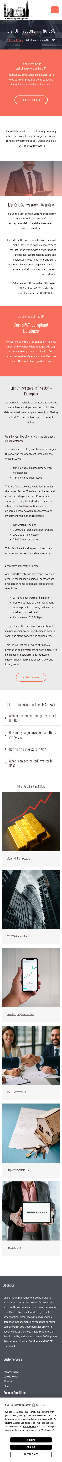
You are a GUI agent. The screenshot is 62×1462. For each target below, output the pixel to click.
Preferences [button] (47, 1430)
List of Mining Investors (18, 858)
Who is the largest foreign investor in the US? (33, 718)
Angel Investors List (16, 1092)
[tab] (31, 718)
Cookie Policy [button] (29, 1426)
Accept (31, 1440)
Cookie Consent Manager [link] (17, 1405)
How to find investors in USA (27, 749)
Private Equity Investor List (20, 1014)
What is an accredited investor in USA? (31, 763)
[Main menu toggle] (55, 10)
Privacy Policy (11, 1371)
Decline (31, 1447)
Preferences (31, 1454)
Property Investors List (18, 1169)
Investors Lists (14, 1247)
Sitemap (8, 1381)
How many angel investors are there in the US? (32, 734)
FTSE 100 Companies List (19, 936)
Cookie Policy (11, 1376)
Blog (6, 1386)
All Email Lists (15, 40)
